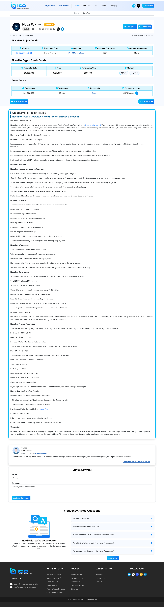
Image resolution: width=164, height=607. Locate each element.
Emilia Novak (26, 450)
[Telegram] (134, 6)
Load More (112, 558)
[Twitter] (138, 6)
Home (76, 13)
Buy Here (134, 73)
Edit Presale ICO (53, 585)
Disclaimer (75, 582)
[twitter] (58, 29)
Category (113, 6)
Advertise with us (54, 575)
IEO (95, 6)
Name (15, 474)
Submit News (52, 582)
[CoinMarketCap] (137, 574)
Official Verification (55, 592)
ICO (84, 6)
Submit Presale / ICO (55, 578)
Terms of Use (76, 575)
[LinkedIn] (145, 574)
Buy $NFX (131, 27)
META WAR (145, 101)
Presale (77, 6)
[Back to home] (21, 571)
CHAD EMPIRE (20, 101)
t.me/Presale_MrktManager (24, 587)
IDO (89, 6)
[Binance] (141, 574)
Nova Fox (25, 53)
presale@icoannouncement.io (25, 584)
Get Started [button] (148, 6)
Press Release (63, 6)
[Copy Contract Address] (136, 93)
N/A (124, 73)
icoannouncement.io (42, 453)
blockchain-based (93, 125)
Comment (16, 483)
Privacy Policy (77, 578)
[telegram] (62, 29)
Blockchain (103, 6)
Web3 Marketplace (76, 53)
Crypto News (50, 6)
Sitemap (74, 589)
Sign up (99, 582)
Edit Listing (146, 27)
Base (94, 93)
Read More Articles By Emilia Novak (136, 462)
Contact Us (100, 578)
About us (99, 575)
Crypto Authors (77, 585)
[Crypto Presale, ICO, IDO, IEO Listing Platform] (20, 5)
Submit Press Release (56, 589)
